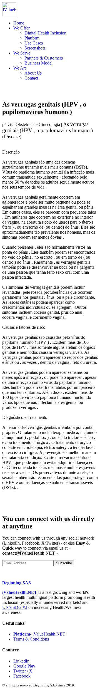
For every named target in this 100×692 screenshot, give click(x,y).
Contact (31, 78)
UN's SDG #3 (14, 607)
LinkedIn (21, 661)
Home (18, 23)
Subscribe (64, 563)
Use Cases (33, 43)
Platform (31, 38)
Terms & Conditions (31, 639)
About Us (33, 73)
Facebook (22, 676)
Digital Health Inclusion (45, 33)
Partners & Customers (43, 58)
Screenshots (34, 48)
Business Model (38, 63)
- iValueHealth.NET (39, 634)
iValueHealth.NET (19, 592)
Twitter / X (22, 671)
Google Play (24, 666)
